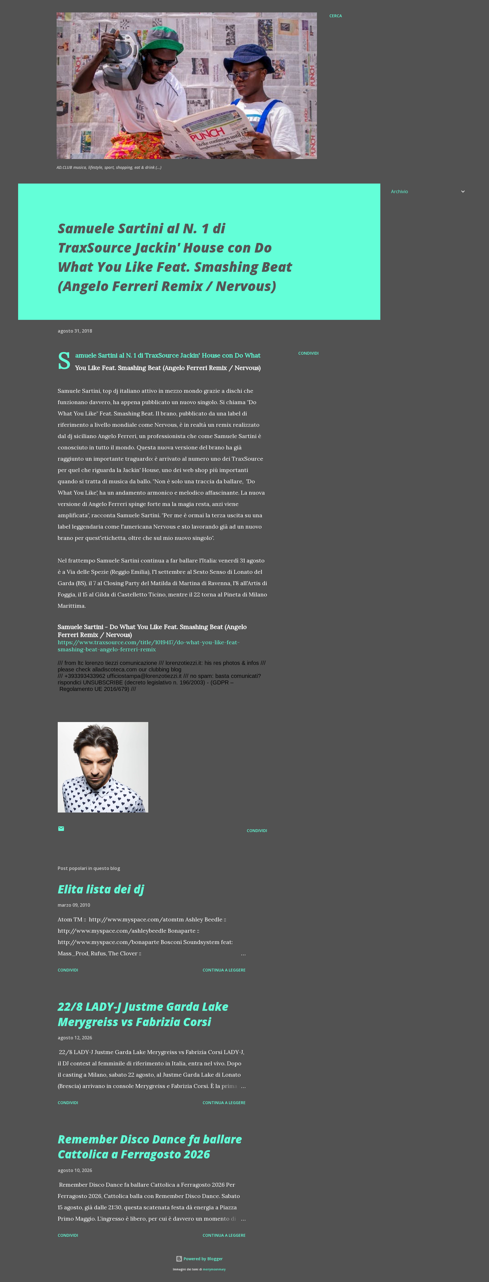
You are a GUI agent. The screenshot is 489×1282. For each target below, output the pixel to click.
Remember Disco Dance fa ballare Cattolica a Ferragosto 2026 (150, 1146)
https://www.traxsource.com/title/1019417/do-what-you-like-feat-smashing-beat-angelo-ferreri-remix (149, 646)
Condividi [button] (308, 353)
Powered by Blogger (203, 1258)
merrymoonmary (214, 1269)
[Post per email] (61, 830)
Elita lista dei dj (101, 889)
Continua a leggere (224, 970)
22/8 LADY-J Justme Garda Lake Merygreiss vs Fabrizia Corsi (143, 1014)
